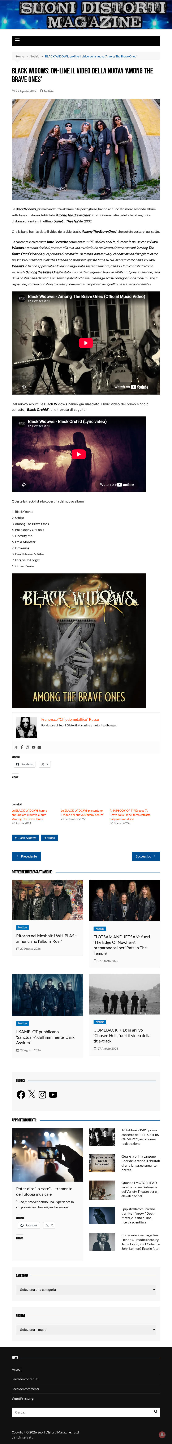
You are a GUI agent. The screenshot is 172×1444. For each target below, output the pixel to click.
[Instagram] (28, 747)
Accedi (16, 1369)
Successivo (143, 856)
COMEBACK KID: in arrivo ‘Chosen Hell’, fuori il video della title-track (122, 1035)
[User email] (39, 747)
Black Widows (27, 837)
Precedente (29, 856)
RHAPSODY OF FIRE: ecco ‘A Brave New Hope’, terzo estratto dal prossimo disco (130, 815)
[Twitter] (16, 747)
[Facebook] (22, 747)
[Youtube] (33, 747)
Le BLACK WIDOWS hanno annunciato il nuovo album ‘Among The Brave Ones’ (29, 815)
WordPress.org (23, 1398)
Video (51, 837)
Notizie (48, 91)
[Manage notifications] (162, 1434)
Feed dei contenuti (25, 1379)
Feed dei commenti (25, 1389)
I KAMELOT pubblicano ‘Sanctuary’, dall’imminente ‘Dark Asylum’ (45, 1037)
